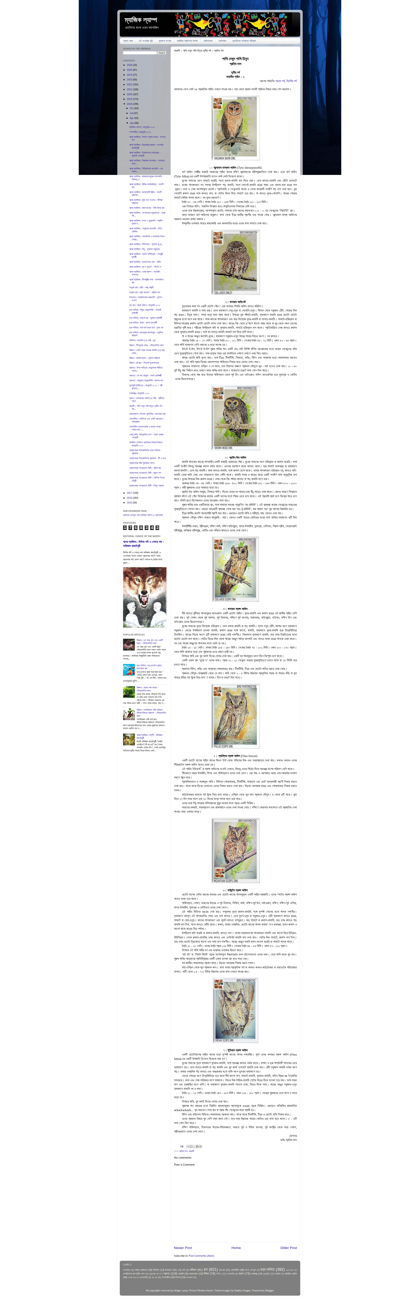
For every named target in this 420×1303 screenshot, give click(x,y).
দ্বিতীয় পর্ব (291, 81)
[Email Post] (181, 1146)
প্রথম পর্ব (280, 81)
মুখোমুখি (266, 1274)
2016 (130, 497)
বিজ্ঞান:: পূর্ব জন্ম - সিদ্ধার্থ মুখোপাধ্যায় (144, 362)
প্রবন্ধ (166, 1273)
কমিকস (193, 1269)
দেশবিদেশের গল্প (129, 1273)
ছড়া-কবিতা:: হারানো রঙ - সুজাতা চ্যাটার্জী (145, 317)
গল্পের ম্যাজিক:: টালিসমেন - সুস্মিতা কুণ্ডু (145, 244)
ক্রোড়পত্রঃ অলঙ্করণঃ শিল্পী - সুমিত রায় (145, 467)
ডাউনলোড (208, 40)
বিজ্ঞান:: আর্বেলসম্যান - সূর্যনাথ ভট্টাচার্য (144, 358)
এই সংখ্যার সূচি (146, 40)
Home (236, 1248)
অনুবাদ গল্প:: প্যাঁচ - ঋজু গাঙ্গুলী (141, 287)
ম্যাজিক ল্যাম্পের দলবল (187, 40)
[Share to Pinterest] (200, 1146)
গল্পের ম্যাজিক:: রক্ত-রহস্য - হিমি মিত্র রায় (146, 207)
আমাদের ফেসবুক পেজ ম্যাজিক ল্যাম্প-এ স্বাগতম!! (143, 515)
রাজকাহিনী (144, 1277)
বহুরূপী (191, 1151)
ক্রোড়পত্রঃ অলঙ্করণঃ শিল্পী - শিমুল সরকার (146, 485)
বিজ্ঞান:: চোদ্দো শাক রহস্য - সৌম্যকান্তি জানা (147, 689)
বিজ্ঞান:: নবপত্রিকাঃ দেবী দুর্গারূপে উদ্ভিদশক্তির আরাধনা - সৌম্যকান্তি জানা (151, 712)
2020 (130, 94)
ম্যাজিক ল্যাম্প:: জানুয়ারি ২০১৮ (142, 127)
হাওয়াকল (189, 1277)
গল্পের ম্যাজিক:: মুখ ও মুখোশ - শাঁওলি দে (145, 266)
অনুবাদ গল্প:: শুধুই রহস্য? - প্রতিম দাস (144, 292)
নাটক (143, 1274)
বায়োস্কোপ (193, 1273)
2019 (130, 99)
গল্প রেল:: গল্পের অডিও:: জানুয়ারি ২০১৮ (144, 305)
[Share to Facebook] (197, 1146)
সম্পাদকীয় (166, 1277)
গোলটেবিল (235, 1269)
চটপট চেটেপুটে (250, 1270)
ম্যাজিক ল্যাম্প (141, 20)
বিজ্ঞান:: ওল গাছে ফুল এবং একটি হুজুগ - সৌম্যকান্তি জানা (150, 641)
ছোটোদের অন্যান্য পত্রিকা (244, 40)
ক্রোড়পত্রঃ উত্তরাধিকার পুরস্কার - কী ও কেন (147, 458)
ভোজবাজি (230, 1274)
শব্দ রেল (155, 1277)
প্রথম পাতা (128, 40)
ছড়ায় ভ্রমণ (290, 1270)
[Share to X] (194, 1146)
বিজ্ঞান (206, 1273)
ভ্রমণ (241, 1273)
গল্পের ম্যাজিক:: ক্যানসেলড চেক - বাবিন (145, 261)
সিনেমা (178, 1277)
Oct (132, 108)
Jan (132, 123)
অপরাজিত (126, 1270)
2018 (130, 104)
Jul (132, 113)
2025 (130, 69)
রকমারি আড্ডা (132, 1277)
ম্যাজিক (278, 1274)
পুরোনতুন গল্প (154, 1274)
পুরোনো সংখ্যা (165, 40)
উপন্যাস (168, 1269)
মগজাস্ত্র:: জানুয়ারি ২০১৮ (139, 393)
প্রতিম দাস (183, 1151)
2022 (130, 84)
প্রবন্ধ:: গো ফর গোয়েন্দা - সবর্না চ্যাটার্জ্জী (145, 375)
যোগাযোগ (222, 40)
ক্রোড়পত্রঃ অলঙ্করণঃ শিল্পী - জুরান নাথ (145, 472)
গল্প (206, 1269)
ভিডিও (218, 1274)
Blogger (269, 1290)
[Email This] (188, 1146)
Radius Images (242, 1290)
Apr (132, 118)
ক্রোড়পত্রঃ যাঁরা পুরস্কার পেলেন (142, 463)
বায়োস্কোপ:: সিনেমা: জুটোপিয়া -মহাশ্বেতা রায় (147, 413)
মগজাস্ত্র (254, 1273)
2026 (130, 65)
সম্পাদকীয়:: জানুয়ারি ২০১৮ (140, 132)
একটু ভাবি (181, 1270)
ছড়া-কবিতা (267, 1269)
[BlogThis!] (191, 1146)
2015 (130, 502)
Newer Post (183, 1248)
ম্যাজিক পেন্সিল (291, 1273)
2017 (130, 492)
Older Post (288, 1248)
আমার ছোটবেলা (141, 1269)
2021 (130, 89)
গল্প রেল (222, 1269)
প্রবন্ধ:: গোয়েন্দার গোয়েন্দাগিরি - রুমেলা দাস (146, 380)
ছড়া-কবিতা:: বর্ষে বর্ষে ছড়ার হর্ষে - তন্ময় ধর (146, 327)
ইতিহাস (156, 1269)
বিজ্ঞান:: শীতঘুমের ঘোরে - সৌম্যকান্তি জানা (146, 345)
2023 (130, 79)
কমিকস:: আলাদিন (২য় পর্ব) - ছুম (142, 340)
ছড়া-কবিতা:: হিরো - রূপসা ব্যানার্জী (143, 322)
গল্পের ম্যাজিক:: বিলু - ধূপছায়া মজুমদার (144, 249)
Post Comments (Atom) (201, 1255)
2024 (130, 74)
